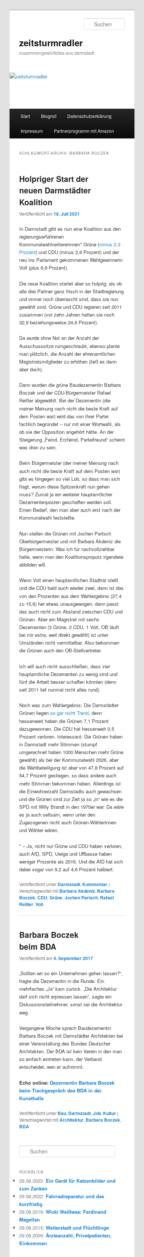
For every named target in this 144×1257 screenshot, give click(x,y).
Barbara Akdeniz (77, 891)
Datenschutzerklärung (89, 116)
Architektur (71, 1119)
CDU (42, 897)
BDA (24, 1126)
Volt (39, 904)
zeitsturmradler (51, 42)
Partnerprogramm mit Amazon (84, 131)
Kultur (109, 1113)
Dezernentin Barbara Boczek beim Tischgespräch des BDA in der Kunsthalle (66, 1090)
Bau (62, 1113)
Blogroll (48, 116)
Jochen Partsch (81, 897)
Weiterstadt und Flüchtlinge (77, 1227)
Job (97, 1113)
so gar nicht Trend (69, 712)
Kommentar (94, 884)
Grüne (55, 897)
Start (25, 116)
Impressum (32, 131)
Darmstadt (69, 884)
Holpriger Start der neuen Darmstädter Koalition (55, 190)
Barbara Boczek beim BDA (49, 940)
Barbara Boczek (103, 1119)
